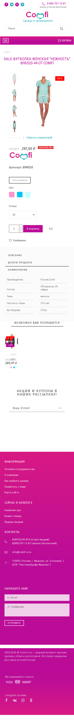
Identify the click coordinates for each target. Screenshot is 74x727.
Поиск (65, 28)
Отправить (14, 623)
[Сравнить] (50, 228)
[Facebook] (6, 4)
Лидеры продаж (13, 522)
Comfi (7, 52)
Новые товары (13, 516)
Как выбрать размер (16, 480)
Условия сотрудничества (19, 469)
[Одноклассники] (22, 4)
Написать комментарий (39, 137)
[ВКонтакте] (12, 4)
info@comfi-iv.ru (21, 552)
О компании (11, 475)
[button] (9, 341)
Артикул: (16, 167)
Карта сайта (11, 492)
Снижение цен (12, 510)
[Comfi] (38, 12)
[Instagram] (17, 4)
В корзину (33, 228)
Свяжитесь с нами (15, 486)
